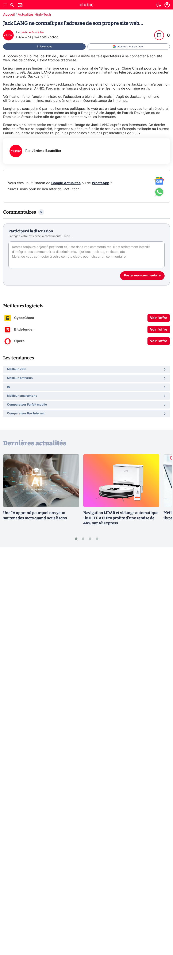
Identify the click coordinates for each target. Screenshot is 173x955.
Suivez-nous (44, 46)
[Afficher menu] (5, 5)
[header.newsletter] (20, 6)
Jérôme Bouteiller (32, 32)
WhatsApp (100, 183)
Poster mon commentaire (142, 275)
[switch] (158, 5)
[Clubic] (86, 5)
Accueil (9, 14)
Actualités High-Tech (34, 14)
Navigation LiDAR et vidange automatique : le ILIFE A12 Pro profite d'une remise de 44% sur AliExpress (120, 518)
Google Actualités (66, 183)
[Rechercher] (12, 6)
